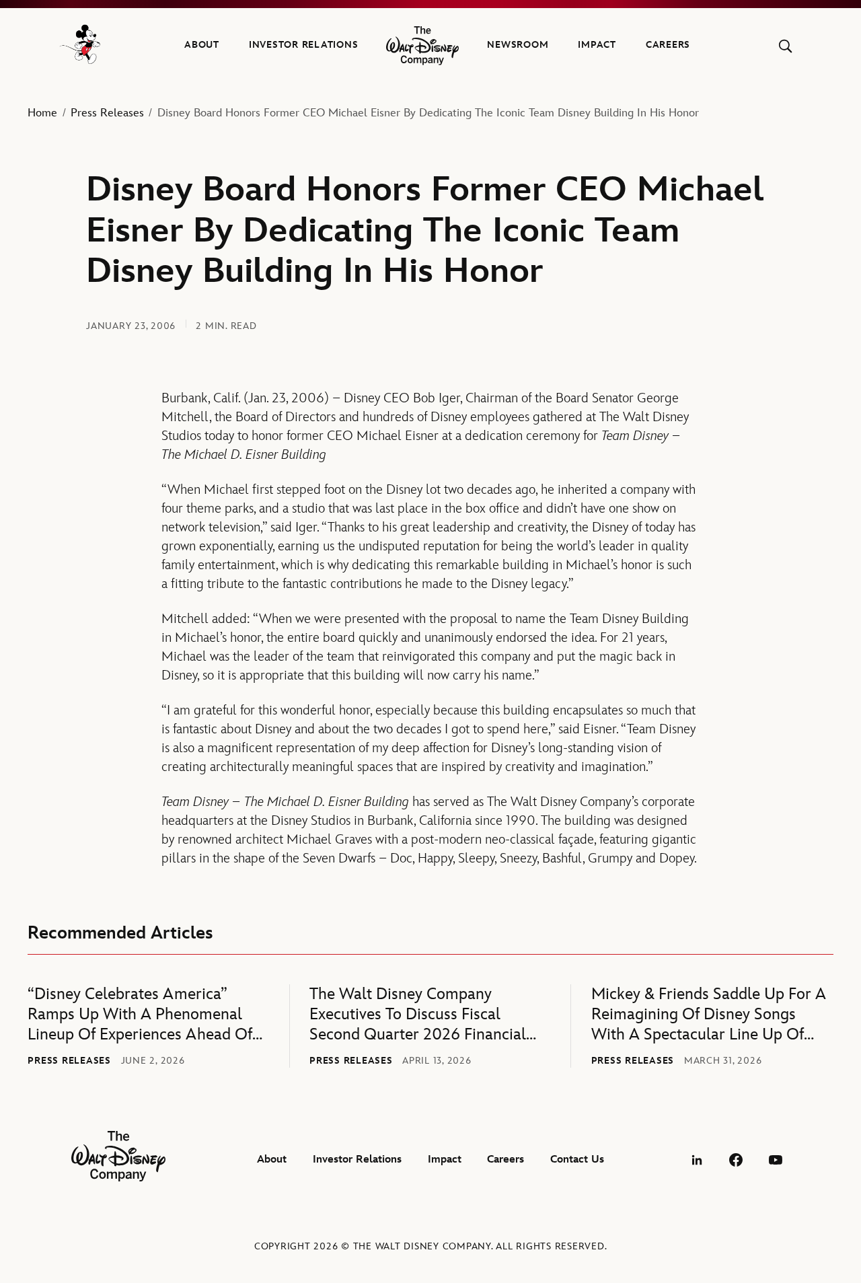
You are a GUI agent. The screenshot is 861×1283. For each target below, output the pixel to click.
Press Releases (107, 113)
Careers (668, 44)
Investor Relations (304, 44)
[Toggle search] (785, 46)
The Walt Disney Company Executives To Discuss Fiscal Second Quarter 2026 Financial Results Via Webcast (417, 1014)
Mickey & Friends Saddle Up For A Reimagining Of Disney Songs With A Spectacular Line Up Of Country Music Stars (708, 1014)
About (201, 44)
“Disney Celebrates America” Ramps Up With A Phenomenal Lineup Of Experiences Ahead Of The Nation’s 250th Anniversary (140, 1014)
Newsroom (517, 44)
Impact (597, 44)
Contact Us (577, 1159)
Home (42, 113)
